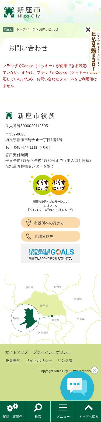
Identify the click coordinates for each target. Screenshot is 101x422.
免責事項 (12, 360)
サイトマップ (16, 352)
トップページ (26, 29)
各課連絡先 (43, 236)
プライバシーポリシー (52, 352)
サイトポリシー (39, 360)
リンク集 (65, 360)
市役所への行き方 (49, 223)
